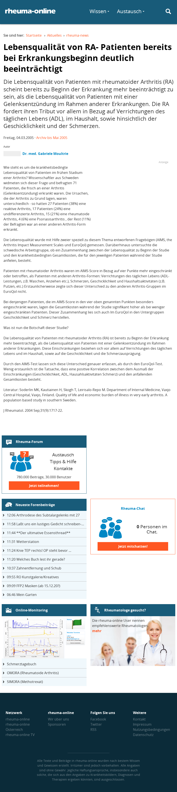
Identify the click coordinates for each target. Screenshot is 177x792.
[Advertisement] (132, 195)
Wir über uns (58, 719)
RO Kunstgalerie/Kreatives (33, 577)
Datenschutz (143, 734)
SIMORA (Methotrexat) (25, 681)
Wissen (98, 11)
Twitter (96, 724)
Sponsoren (57, 724)
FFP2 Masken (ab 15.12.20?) (33, 585)
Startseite (34, 35)
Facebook (98, 719)
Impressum (142, 724)
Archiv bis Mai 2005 (51, 137)
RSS (93, 729)
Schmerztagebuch (21, 664)
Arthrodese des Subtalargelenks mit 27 (43, 515)
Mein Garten (22, 594)
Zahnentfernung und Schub (34, 568)
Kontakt (139, 719)
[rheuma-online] (30, 13)
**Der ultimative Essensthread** (38, 532)
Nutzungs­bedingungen (151, 729)
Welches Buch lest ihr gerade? (36, 559)
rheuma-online (18, 719)
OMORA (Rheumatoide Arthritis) (33, 672)
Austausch (129, 11)
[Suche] (168, 11)
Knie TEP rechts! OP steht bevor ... (39, 550)
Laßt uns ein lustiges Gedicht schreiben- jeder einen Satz (47, 524)
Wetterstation (23, 541)
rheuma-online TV (20, 734)
